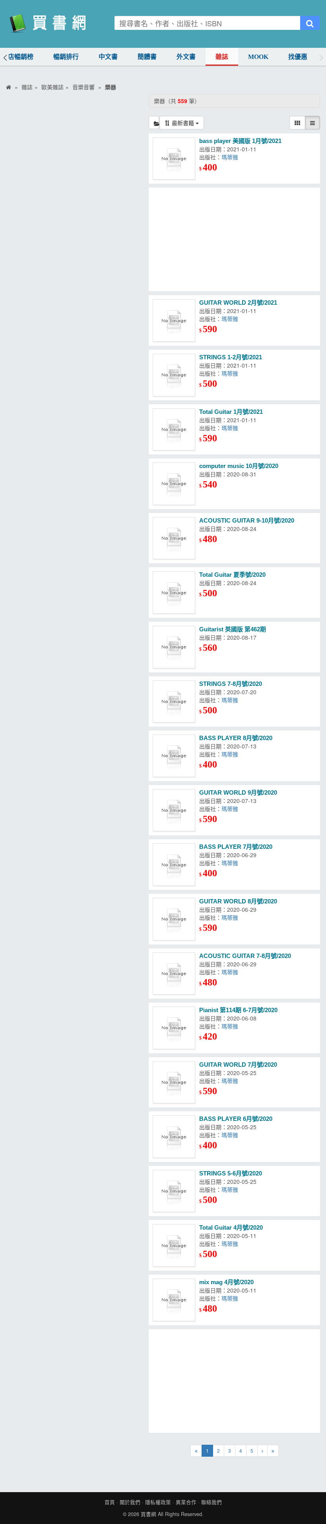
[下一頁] (262, 1451)
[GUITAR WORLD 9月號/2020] (174, 810)
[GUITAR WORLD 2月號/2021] (174, 320)
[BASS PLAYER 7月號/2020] (174, 864)
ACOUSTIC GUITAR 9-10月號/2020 (246, 520)
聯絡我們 (211, 1502)
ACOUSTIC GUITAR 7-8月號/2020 (245, 955)
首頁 (110, 1502)
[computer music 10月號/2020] (174, 483)
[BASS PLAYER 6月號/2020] (174, 1136)
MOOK (258, 56)
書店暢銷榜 (17, 56)
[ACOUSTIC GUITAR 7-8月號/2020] (174, 973)
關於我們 (130, 1502)
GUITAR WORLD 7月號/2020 (238, 1064)
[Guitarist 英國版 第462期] (174, 647)
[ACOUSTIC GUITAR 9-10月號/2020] (174, 538)
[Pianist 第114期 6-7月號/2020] (174, 1028)
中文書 (108, 56)
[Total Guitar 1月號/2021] (174, 429)
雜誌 (221, 56)
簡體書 (147, 56)
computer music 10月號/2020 (238, 465)
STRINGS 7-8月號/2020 (230, 683)
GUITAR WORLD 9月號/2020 (238, 792)
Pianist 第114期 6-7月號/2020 (238, 1010)
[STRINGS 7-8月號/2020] (174, 701)
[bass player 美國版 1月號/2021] (174, 158)
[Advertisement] (234, 239)
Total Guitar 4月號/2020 (231, 1227)
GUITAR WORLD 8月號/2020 (238, 901)
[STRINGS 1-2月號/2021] (174, 375)
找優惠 (297, 56)
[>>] (273, 1451)
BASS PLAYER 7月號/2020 (235, 846)
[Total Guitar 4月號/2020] (174, 1245)
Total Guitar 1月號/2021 (231, 411)
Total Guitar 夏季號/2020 (232, 574)
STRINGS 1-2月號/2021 (230, 357)
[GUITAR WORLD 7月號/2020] (174, 1082)
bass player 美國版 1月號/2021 (240, 140)
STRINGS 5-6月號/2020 (230, 1173)
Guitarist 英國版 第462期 (232, 629)
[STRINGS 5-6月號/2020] (174, 1191)
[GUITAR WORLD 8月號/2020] (174, 919)
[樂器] (154, 122)
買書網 (148, 1514)
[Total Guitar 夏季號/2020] (174, 592)
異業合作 (186, 1502)
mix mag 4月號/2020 (226, 1282)
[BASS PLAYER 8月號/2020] (174, 756)
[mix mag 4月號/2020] (174, 1300)
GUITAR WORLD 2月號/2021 (238, 302)
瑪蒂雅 (229, 157)
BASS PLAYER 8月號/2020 (235, 738)
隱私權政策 (158, 1502)
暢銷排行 (66, 56)
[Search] (310, 23)
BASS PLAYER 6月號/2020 (235, 1118)
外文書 (186, 56)
